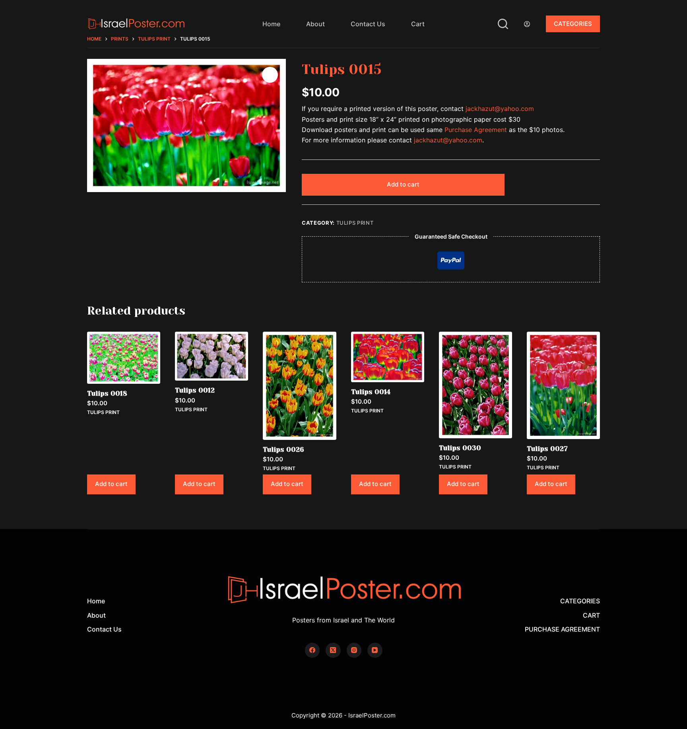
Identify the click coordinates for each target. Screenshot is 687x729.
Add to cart (403, 184)
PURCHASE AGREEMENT (562, 629)
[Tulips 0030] (475, 385)
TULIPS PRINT (355, 223)
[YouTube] (374, 650)
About (315, 24)
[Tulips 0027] (563, 385)
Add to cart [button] (111, 484)
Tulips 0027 (547, 449)
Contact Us (368, 24)
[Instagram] (354, 650)
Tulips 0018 (107, 393)
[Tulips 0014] (387, 357)
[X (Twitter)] (333, 650)
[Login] (527, 24)
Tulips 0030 (460, 448)
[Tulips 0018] (123, 358)
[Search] (503, 24)
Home (271, 24)
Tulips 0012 (195, 390)
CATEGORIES (573, 23)
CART (591, 615)
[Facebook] (312, 650)
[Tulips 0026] (299, 386)
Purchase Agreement (475, 130)
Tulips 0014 (370, 392)
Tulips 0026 (283, 449)
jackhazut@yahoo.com (500, 109)
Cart (418, 24)
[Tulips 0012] (211, 356)
